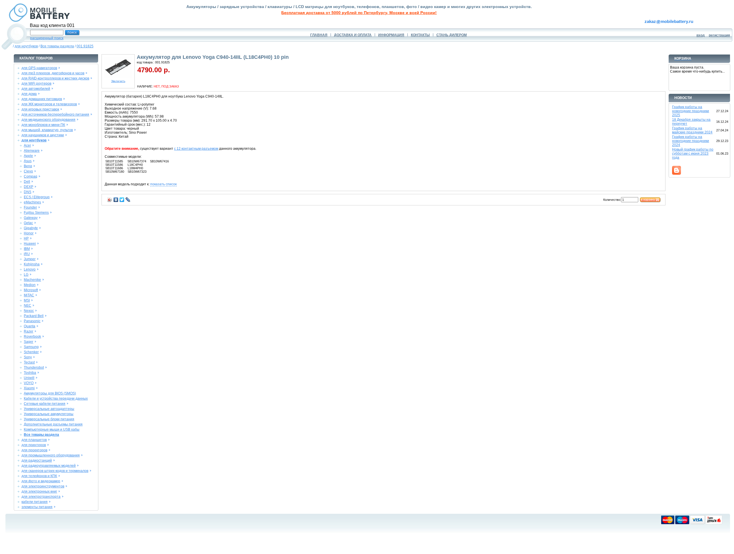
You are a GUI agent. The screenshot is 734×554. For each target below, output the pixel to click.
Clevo (28, 171)
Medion (30, 285)
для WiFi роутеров (36, 83)
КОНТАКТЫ (420, 35)
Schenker (31, 352)
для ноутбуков (26, 46)
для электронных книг (39, 491)
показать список (163, 184)
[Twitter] (122, 199)
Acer (27, 145)
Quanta (29, 326)
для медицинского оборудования (48, 120)
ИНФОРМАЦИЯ (391, 35)
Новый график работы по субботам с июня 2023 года (692, 153)
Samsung (31, 347)
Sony (28, 357)
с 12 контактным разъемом (196, 149)
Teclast (29, 362)
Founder (30, 207)
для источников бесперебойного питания (55, 114)
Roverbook (32, 337)
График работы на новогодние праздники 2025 (690, 111)
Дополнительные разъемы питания (53, 424)
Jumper (30, 259)
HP (26, 238)
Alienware (32, 151)
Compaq (30, 176)
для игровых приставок (40, 109)
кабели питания (35, 502)
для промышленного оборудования (51, 455)
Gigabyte (31, 228)
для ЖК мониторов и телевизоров (49, 104)
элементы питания (37, 507)
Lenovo (30, 269)
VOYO (29, 383)
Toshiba (30, 373)
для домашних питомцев (42, 99)
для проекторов (34, 450)
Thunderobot (34, 368)
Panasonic (32, 321)
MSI (27, 300)
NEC (27, 306)
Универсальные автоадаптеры (49, 409)
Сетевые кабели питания (44, 404)
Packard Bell (34, 316)
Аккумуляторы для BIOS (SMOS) (50, 393)
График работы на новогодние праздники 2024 (690, 141)
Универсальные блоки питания (49, 419)
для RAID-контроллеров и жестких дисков (55, 78)
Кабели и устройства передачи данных (56, 398)
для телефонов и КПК (39, 476)
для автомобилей (36, 89)
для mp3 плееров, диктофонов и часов (53, 73)
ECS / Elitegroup (37, 197)
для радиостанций (37, 460)
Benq (28, 166)
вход (700, 35)
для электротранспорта (41, 497)
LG (26, 275)
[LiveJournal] (128, 199)
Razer (28, 331)
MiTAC (29, 295)
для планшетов (34, 440)
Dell (27, 182)
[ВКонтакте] (116, 199)
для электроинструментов (43, 486)
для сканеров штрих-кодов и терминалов (55, 471)
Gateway (31, 218)
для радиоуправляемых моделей (49, 466)
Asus (28, 161)
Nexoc (29, 311)
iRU (27, 254)
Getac (28, 223)
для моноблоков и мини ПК (43, 125)
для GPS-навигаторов (39, 68)
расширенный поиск (46, 38)
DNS (27, 192)
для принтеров (34, 445)
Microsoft (31, 290)
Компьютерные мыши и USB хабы (51, 429)
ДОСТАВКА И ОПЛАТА (353, 35)
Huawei (30, 244)
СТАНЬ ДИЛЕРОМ (451, 35)
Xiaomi (29, 388)
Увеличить (118, 81)
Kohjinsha (32, 264)
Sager (28, 342)
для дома (29, 94)
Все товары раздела (57, 46)
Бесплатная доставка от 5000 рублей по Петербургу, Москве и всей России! (359, 12)
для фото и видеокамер (41, 481)
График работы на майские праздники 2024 (692, 130)
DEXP (28, 187)
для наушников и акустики (43, 135)
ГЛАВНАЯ (318, 35)
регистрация (719, 35)
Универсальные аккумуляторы (48, 414)
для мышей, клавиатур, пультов (47, 130)
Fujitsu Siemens (36, 213)
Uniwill (29, 378)
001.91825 (85, 46)
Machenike (32, 280)
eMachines (32, 202)
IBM (27, 249)
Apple (28, 156)
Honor (29, 233)
